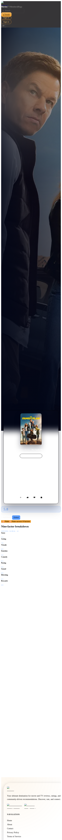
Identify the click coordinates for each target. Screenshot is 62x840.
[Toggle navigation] (3, 26)
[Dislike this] (34, 497)
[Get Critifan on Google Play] (32, 806)
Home (21, 450)
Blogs (19, 7)
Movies (4, 7)
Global (16, 517)
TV (8, 7)
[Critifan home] (31, 3)
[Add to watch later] (21, 497)
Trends (6, 14)
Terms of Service (14, 836)
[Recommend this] (27, 497)
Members (13, 7)
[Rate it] (41, 497)
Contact (10, 828)
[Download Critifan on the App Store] (15, 806)
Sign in (6, 18)
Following (7, 517)
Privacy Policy (13, 832)
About (9, 824)
